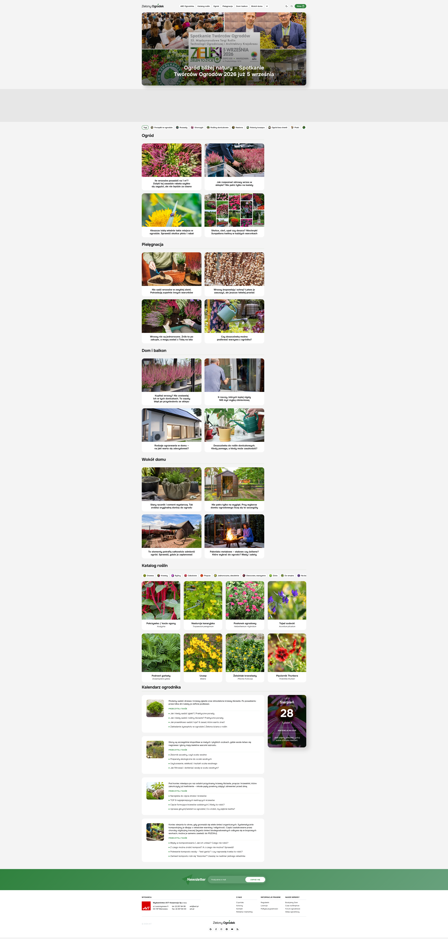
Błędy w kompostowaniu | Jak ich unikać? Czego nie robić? (199, 843)
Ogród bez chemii (279, 127)
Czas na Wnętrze (292, 905)
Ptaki (296, 127)
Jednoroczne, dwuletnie (228, 575)
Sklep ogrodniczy (292, 912)
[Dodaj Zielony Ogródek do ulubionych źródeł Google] (210, 929)
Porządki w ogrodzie (163, 127)
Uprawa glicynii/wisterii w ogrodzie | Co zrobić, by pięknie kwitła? (202, 809)
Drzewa (150, 575)
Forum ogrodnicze (292, 909)
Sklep (299, 6)
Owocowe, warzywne (256, 575)
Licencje (264, 905)
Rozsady (183, 127)
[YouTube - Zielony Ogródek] (232, 929)
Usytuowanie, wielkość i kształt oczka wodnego (193, 763)
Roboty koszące (257, 127)
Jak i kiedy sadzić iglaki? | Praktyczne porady (192, 713)
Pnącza (207, 575)
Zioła (275, 575)
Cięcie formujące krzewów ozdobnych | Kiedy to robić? (197, 804)
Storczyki (199, 127)
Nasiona (239, 127)
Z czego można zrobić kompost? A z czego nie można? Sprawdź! (202, 847)
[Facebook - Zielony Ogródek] (216, 929)
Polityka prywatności (269, 909)
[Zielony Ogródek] (224, 922)
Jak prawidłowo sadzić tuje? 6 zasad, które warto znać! (197, 722)
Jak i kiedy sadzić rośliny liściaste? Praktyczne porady (196, 718)
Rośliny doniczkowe (219, 127)
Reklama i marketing (244, 912)
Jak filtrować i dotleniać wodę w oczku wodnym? (194, 768)
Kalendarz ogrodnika (161, 687)
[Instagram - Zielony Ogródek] (221, 929)
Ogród (216, 6)
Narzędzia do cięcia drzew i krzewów (188, 796)
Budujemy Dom (291, 902)
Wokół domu (256, 6)
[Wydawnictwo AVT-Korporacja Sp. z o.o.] (146, 906)
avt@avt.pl (194, 906)
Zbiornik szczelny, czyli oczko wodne (188, 754)
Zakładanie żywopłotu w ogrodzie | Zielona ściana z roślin (198, 726)
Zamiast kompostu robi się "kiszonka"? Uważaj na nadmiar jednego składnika (207, 856)
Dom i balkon (242, 6)
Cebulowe (192, 575)
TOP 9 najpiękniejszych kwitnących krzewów (192, 800)
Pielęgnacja (227, 6)
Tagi (145, 127)
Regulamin (265, 902)
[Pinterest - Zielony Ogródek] (226, 929)
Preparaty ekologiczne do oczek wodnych (191, 759)
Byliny (178, 575)
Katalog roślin (204, 6)
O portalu (240, 902)
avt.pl (192, 909)
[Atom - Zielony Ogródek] (237, 929)
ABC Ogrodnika (187, 6)
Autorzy (239, 905)
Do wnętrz (289, 575)
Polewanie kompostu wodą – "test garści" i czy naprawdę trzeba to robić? (206, 851)
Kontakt (239, 909)
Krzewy (164, 575)
